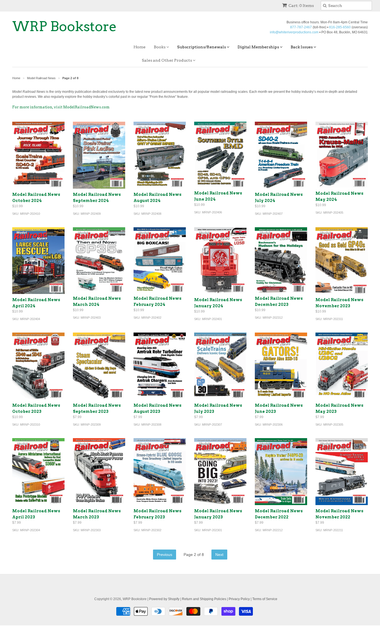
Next (219, 554)
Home (139, 47)
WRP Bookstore (64, 26)
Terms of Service (264, 599)
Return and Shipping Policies (204, 599)
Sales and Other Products (167, 60)
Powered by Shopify (164, 599)
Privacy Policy (239, 599)
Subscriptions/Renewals (202, 47)
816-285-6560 (340, 27)
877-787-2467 (301, 27)
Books (160, 47)
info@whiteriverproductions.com (294, 32)
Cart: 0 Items (301, 5)
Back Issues (302, 47)
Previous (164, 554)
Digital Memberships (259, 47)
